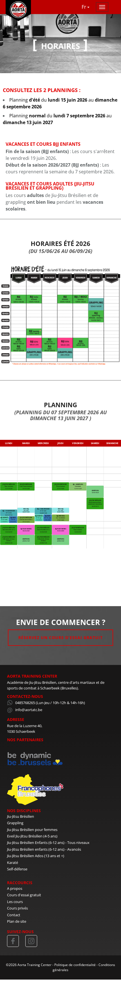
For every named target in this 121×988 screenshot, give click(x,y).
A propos (14, 888)
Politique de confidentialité (75, 964)
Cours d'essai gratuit (24, 894)
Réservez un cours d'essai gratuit (60, 637)
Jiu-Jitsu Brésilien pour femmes (32, 829)
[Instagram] (31, 941)
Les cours (15, 901)
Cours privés (17, 908)
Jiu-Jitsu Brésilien (20, 816)
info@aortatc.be (28, 709)
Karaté (12, 862)
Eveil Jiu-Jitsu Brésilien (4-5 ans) (32, 836)
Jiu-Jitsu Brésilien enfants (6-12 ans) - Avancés (44, 849)
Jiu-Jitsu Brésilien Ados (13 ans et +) (35, 855)
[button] (86, 7)
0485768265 (25, 702)
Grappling (15, 822)
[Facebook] (13, 941)
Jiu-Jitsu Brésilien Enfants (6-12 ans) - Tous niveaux (48, 842)
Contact (13, 914)
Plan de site (16, 921)
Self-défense (17, 868)
